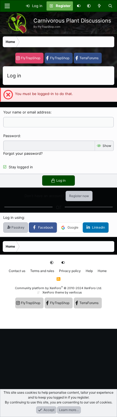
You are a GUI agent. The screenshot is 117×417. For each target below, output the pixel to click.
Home (102, 271)
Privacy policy (70, 271)
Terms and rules (42, 271)
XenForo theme (53, 292)
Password (11, 136)
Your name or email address (27, 112)
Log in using (13, 217)
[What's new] (99, 6)
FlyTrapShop (30, 58)
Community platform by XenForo (58, 288)
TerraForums (88, 58)
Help (89, 271)
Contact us (17, 271)
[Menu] (7, 6)
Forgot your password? (23, 153)
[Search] (110, 6)
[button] (89, 6)
